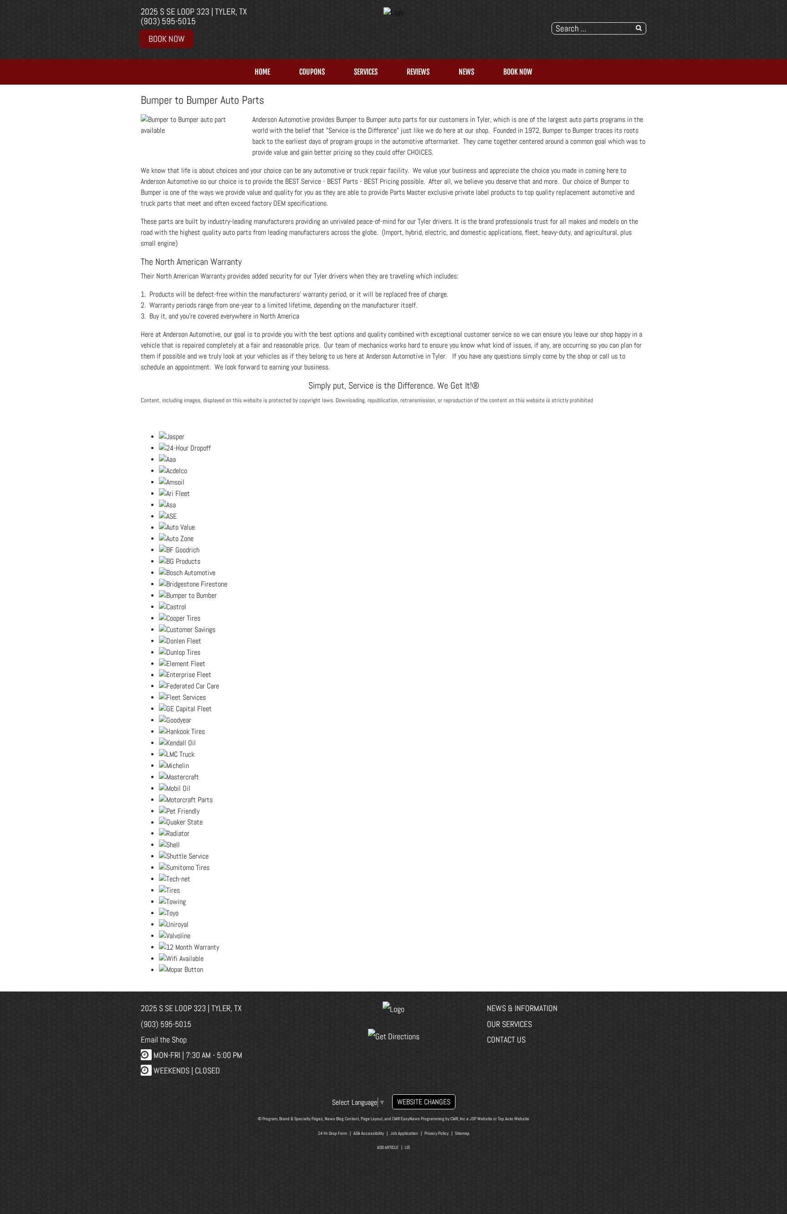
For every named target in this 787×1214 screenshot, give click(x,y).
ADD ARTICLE (388, 1147)
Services (366, 71)
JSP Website (481, 1119)
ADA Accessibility (368, 1133)
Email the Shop (164, 1039)
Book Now (166, 39)
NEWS (466, 71)
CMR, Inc (457, 1119)
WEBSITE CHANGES (423, 1102)
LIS (407, 1147)
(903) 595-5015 (168, 21)
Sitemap (462, 1133)
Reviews (418, 71)
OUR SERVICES (509, 1024)
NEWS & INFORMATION (522, 1008)
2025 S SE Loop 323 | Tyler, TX (194, 11)
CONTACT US (506, 1039)
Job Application (404, 1133)
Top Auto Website (513, 1119)
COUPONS (312, 71)
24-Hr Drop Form (332, 1133)
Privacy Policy (436, 1133)
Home (262, 71)
